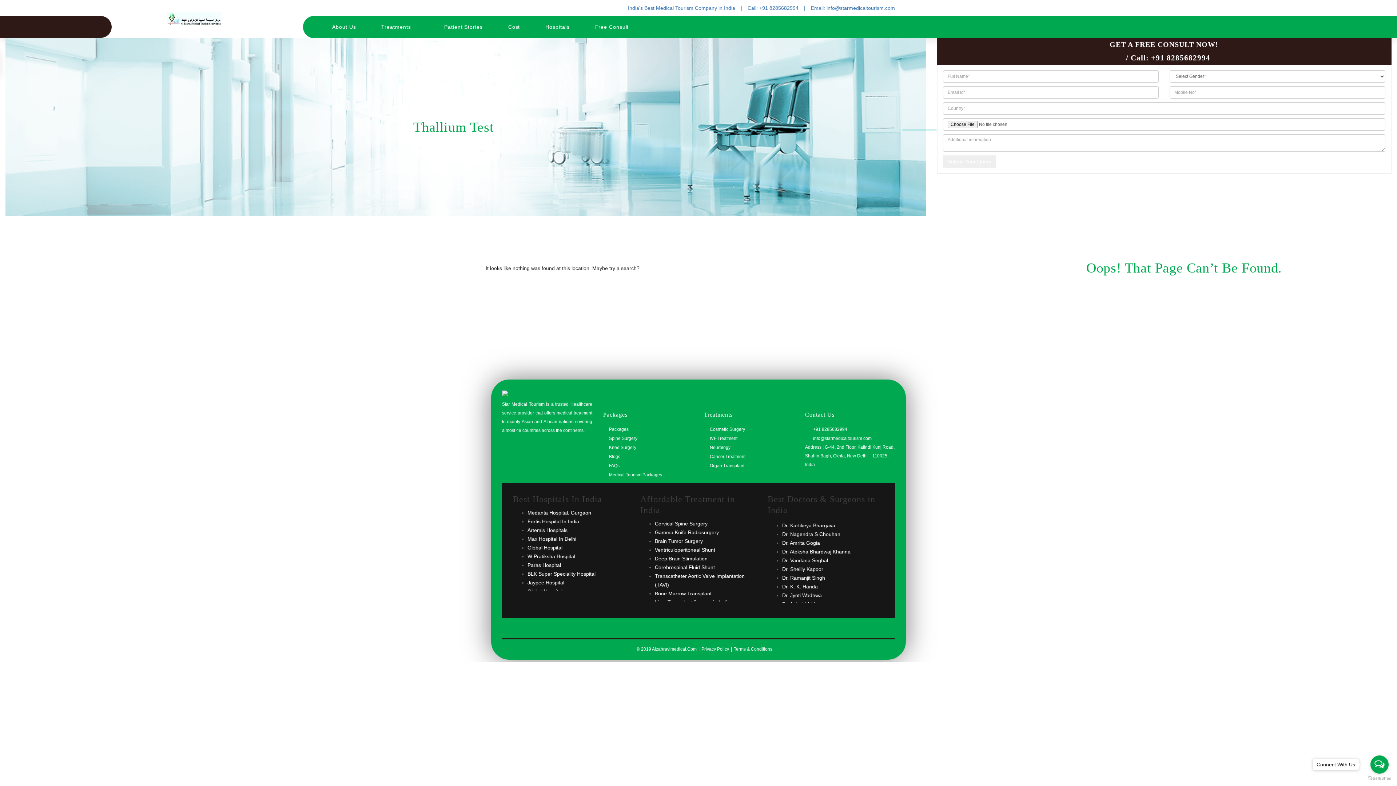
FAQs (614, 465)
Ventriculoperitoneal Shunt (685, 550)
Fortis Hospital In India (553, 521)
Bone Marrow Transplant (683, 593)
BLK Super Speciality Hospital (562, 574)
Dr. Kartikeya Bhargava (808, 525)
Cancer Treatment (727, 456)
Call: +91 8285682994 (773, 8)
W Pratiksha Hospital (551, 556)
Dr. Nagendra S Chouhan (811, 534)
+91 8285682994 (1180, 57)
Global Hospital (545, 548)
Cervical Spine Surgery (681, 524)
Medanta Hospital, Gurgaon (559, 513)
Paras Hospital (544, 565)
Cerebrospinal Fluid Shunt (685, 567)
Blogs (614, 456)
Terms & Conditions (753, 649)
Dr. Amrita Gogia (801, 543)
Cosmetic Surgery (727, 429)
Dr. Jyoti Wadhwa (802, 595)
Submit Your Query (969, 161)
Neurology (720, 447)
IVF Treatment (723, 438)
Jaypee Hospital (546, 582)
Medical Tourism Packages (635, 474)
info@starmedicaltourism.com (842, 438)
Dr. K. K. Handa (800, 587)
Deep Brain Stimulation (681, 558)
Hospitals (557, 27)
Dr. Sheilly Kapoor (802, 569)
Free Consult (612, 27)
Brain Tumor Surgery (679, 541)
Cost (514, 27)
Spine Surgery (623, 438)
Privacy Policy (715, 649)
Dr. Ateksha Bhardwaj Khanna (816, 552)
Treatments (397, 27)
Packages (619, 429)
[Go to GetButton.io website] (1379, 778)
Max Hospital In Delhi (552, 539)
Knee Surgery (622, 447)
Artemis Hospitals (548, 530)
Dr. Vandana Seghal (805, 560)
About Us (344, 27)
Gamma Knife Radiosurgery (687, 532)
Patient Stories (463, 27)
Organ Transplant (727, 465)
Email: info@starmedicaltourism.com (853, 8)
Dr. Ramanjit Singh (803, 578)
